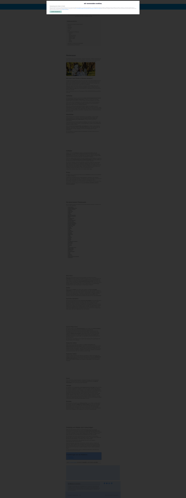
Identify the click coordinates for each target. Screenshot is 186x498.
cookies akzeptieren (55, 11)
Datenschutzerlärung (65, 9)
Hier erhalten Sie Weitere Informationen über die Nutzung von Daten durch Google (89, 8)
